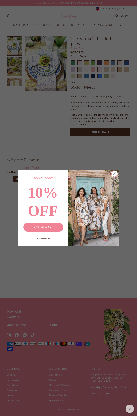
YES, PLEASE (43, 227)
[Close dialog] (114, 174)
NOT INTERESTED (43, 238)
